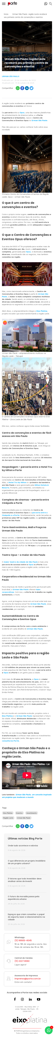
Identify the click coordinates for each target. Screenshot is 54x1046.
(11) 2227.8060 (22, 961)
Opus (6, 672)
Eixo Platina (7, 716)
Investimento (31, 813)
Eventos (19, 813)
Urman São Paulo (10, 76)
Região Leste (8, 818)
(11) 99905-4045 (23, 940)
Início (6, 14)
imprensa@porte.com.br (28, 978)
